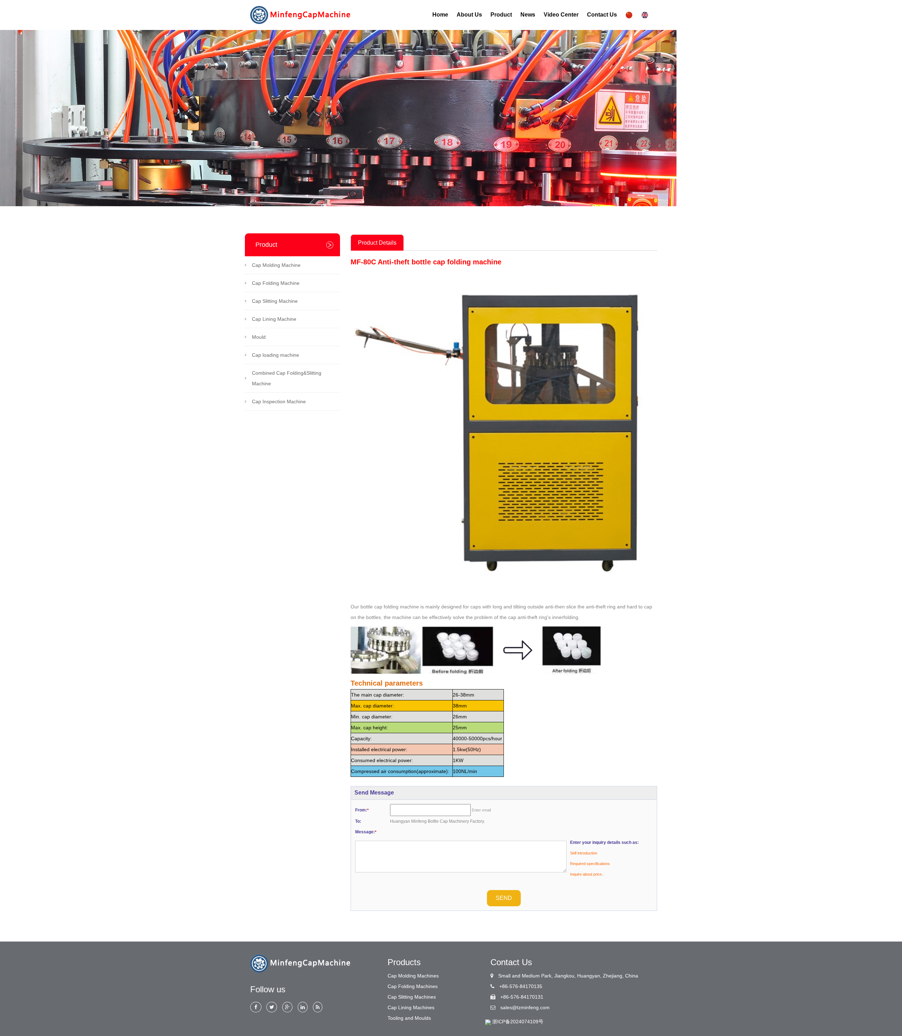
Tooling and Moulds (409, 1018)
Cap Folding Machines (413, 986)
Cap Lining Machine (274, 319)
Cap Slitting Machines (412, 997)
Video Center (561, 15)
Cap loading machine (275, 355)
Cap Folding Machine (275, 283)
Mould (259, 337)
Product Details (377, 243)
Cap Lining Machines (411, 1007)
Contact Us (602, 15)
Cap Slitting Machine (275, 301)
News (527, 15)
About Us (469, 15)
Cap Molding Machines (413, 976)
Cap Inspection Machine (279, 401)
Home (440, 15)
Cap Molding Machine (276, 265)
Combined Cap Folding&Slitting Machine (286, 378)
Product (501, 15)
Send (504, 898)
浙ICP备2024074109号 (517, 1021)
